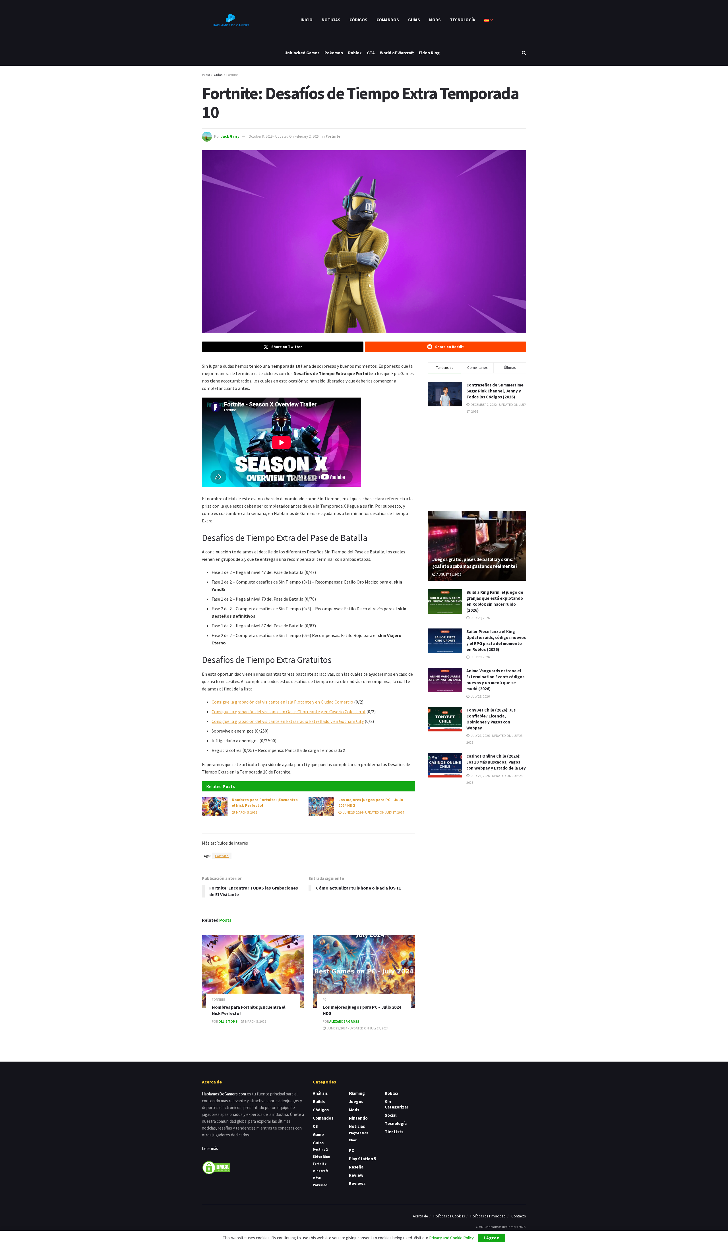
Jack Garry (230, 136)
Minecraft (320, 1171)
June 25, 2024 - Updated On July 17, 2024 (373, 812)
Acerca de (420, 1216)
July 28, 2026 (480, 618)
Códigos (358, 19)
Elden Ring (429, 52)
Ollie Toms (227, 1021)
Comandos (388, 19)
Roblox (355, 52)
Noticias (331, 19)
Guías (414, 19)
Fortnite (232, 75)
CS (315, 1126)
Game (318, 1134)
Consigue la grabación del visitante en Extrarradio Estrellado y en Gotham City (288, 721)
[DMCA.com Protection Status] (216, 1167)
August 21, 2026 (448, 574)
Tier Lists (394, 1131)
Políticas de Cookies (449, 1216)
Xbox (353, 1140)
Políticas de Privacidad (488, 1216)
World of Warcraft (397, 52)
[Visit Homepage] (230, 20)
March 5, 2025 (246, 812)
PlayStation (358, 1133)
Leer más (210, 1148)
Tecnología (462, 19)
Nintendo (358, 1118)
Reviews (357, 1183)
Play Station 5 (362, 1158)
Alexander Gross (344, 1021)
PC (324, 999)
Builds (319, 1101)
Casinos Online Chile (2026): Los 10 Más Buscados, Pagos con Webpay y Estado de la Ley (496, 762)
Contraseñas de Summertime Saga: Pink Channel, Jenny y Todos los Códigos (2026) (495, 391)
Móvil (317, 1178)
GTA (371, 52)
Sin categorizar (396, 1104)
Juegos (356, 1101)
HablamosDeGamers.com (224, 1094)
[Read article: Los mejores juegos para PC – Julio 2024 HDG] (321, 806)
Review (356, 1175)
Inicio (307, 19)
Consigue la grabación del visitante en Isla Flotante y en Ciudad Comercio (282, 702)
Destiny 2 (320, 1149)
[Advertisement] (477, 461)
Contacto (518, 1216)
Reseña (356, 1167)
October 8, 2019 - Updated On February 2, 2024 (284, 136)
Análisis (320, 1093)
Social (390, 1115)
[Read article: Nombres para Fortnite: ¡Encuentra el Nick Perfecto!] (215, 806)
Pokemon (333, 52)
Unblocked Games (301, 52)
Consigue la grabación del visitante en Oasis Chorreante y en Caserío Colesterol (288, 711)
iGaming (357, 1093)
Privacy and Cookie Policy (451, 1237)
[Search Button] (524, 53)
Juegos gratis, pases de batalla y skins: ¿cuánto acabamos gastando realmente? (475, 562)
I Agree (492, 1237)
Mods (435, 19)
